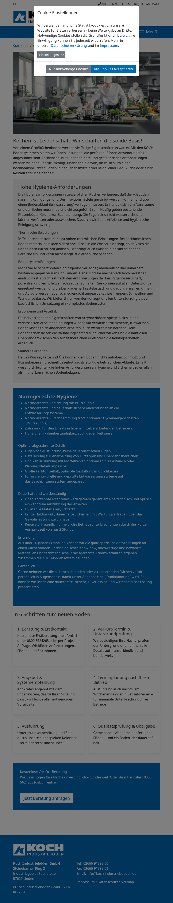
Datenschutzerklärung (69, 45)
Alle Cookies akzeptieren (113, 69)
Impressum (109, 45)
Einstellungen (49, 55)
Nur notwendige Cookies (69, 69)
